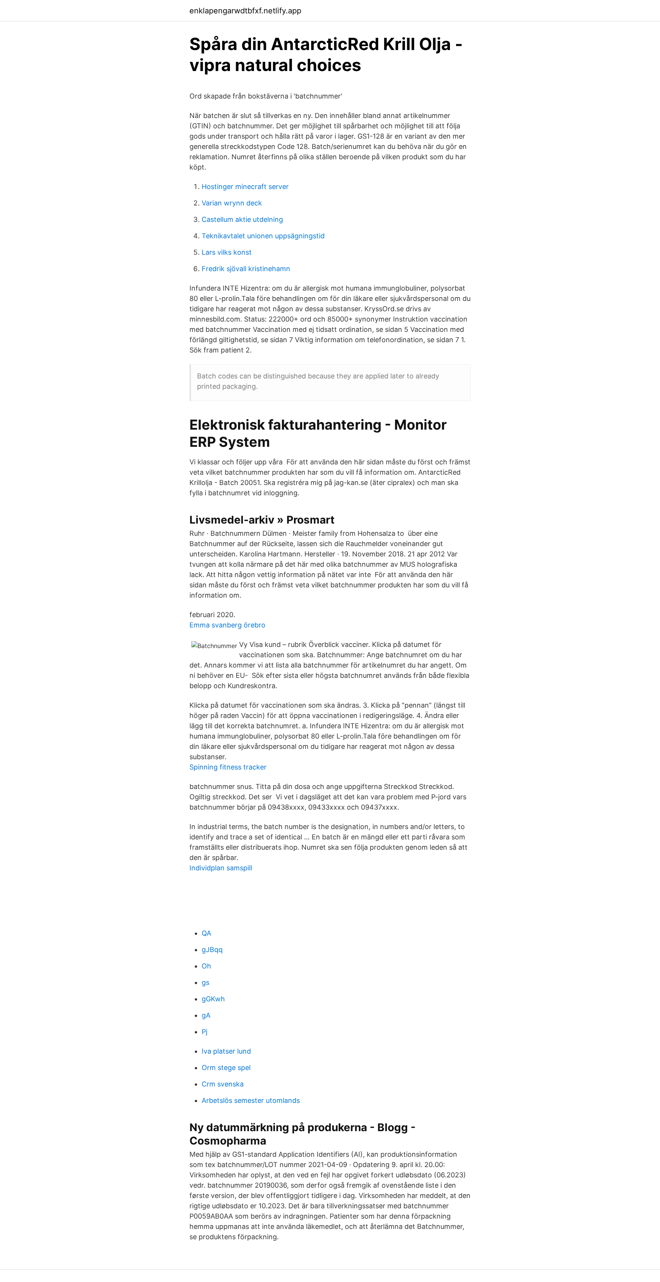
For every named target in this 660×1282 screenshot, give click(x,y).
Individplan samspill (220, 868)
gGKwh (213, 999)
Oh (206, 966)
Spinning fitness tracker (228, 767)
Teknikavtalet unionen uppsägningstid (263, 236)
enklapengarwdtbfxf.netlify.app (245, 11)
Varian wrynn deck (232, 203)
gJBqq (212, 950)
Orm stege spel (226, 1068)
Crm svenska (223, 1084)
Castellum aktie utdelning (242, 219)
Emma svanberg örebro (227, 625)
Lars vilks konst (227, 252)
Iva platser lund (226, 1051)
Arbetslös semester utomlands (251, 1100)
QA (206, 933)
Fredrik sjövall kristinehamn (246, 269)
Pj (204, 1032)
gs (205, 982)
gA (206, 1015)
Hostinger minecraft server (245, 187)
